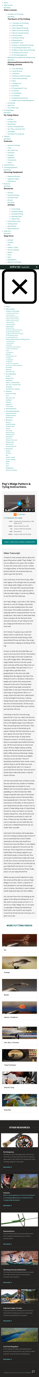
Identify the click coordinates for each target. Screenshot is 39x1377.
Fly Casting (11, 103)
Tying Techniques (10, 1065)
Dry (5, 950)
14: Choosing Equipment (19, 55)
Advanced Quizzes (13, 228)
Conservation (12, 160)
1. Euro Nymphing (17, 68)
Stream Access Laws (14, 221)
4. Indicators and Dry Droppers (21, 76)
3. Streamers (15, 73)
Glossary (10, 193)
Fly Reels (10, 242)
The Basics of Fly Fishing (15, 14)
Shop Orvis (7, 231)
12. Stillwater (15, 95)
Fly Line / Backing (13, 250)
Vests (9, 257)
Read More (6, 1167)
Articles (10, 200)
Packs (9, 255)
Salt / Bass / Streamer (11, 1043)
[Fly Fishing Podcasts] (19, 1181)
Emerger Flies (12, 122)
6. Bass (13, 81)
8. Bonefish (15, 86)
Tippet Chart (15, 219)
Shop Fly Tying (9, 1087)
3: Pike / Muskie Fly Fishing (19, 28)
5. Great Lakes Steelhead (19, 78)
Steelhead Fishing (17, 214)
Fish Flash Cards (13, 197)
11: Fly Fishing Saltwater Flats (21, 48)
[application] (33, 1371)
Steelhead (11, 153)
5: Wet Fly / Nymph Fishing (19, 33)
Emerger (7, 972)
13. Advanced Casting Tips (19, 98)
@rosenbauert (15, 1200)
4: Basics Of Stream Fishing (20, 30)
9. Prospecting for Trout (19, 88)
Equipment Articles (14, 176)
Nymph (6, 995)
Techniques (11, 131)
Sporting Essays (16, 216)
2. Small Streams (16, 71)
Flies (9, 245)
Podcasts (7, 136)
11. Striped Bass (16, 93)
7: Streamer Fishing (17, 38)
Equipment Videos (13, 179)
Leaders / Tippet (13, 247)
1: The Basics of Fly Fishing (19, 23)
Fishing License (12, 224)
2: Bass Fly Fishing (17, 25)
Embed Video (21, 514)
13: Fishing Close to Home (19, 52)
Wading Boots (12, 260)
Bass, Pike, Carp (13, 150)
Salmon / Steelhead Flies (16, 126)
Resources (7, 184)
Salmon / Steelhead (11, 1017)
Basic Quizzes (12, 226)
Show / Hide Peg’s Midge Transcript (20, 542)
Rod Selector (12, 181)
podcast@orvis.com (14, 1198)
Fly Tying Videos (9, 110)
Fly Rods (10, 240)
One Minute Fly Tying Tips (16, 134)
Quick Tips (11, 105)
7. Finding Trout (16, 83)
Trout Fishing (15, 209)
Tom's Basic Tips (13, 108)
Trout (9, 148)
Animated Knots (9, 165)
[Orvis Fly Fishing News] (19, 1335)
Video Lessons (8, 5)
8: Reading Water (16, 40)
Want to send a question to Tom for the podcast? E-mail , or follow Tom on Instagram (19, 1197)
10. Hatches (15, 91)
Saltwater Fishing (17, 211)
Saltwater (11, 155)
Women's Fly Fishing (14, 262)
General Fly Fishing (14, 145)
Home (6, 3)
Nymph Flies (12, 124)
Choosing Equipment (10, 167)
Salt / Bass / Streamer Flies (16, 129)
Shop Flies (7, 1110)
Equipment (11, 157)
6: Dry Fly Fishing (16, 35)
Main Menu (7, 8)
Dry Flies (10, 119)
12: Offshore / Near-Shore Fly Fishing (23, 50)
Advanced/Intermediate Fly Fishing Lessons (22, 57)
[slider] (12, 510)
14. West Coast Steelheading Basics (22, 100)
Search (10, 162)
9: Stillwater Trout (17, 43)
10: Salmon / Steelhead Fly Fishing (22, 45)
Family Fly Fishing (13, 195)
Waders (10, 252)
